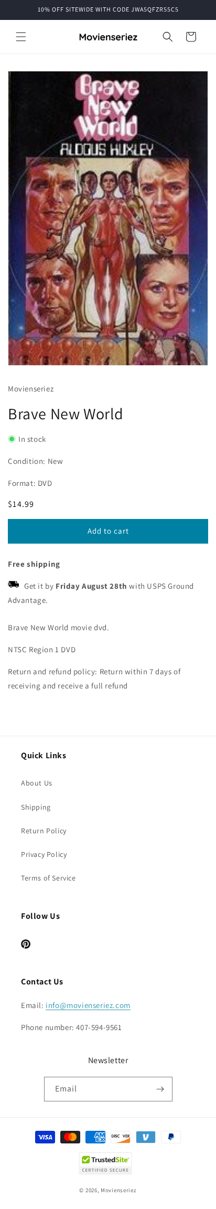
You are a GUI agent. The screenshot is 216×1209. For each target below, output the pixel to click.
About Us (36, 783)
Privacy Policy (44, 854)
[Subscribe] (160, 1089)
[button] (21, 36)
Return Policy (44, 830)
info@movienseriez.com (88, 1005)
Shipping (36, 807)
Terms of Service (48, 878)
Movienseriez (118, 1190)
